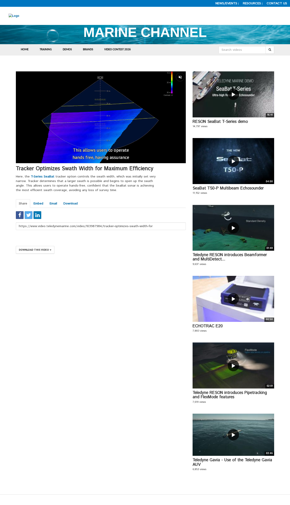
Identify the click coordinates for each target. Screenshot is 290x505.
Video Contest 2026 (117, 49)
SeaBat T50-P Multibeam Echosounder (228, 188)
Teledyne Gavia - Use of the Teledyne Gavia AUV (232, 462)
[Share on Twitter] (28, 215)
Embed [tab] (38, 203)
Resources (252, 3)
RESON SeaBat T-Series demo (220, 122)
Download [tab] (70, 203)
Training (46, 49)
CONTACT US (277, 3)
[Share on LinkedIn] (37, 215)
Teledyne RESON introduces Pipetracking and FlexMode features (230, 395)
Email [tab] (53, 203)
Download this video (34, 249)
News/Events (226, 3)
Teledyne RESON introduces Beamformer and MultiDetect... (230, 257)
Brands (88, 49)
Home (25, 49)
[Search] (270, 50)
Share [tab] (23, 203)
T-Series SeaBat (43, 176)
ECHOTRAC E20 (208, 326)
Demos (67, 49)
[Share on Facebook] (20, 215)
